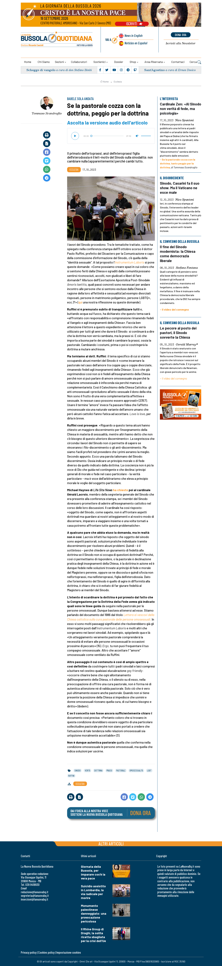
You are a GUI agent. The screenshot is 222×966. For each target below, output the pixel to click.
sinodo (77, 770)
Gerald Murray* (187, 344)
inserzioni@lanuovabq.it (34, 899)
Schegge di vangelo (40, 69)
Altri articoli (111, 843)
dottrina (98, 770)
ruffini (71, 775)
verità (87, 770)
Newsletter (181, 43)
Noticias (135, 43)
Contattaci (177, 62)
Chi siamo (44, 62)
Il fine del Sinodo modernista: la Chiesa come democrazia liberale (177, 253)
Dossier (118, 62)
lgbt (149, 770)
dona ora (181, 35)
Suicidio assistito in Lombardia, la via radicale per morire (93, 892)
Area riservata (153, 62)
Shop (133, 62)
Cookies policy (46, 952)
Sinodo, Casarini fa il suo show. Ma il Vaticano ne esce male (179, 188)
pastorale (120, 770)
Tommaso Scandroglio (47, 113)
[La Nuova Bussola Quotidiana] (57, 39)
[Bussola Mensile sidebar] (180, 404)
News (133, 35)
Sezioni (59, 62)
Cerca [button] (193, 62)
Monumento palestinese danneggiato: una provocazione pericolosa (93, 913)
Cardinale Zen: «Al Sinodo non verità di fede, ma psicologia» (180, 108)
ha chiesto (120, 490)
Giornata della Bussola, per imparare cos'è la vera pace (93, 872)
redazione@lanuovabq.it (34, 892)
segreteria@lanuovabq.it (35, 895)
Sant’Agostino (154, 69)
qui (80, 302)
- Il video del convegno (174, 309)
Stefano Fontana (187, 267)
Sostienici (99, 62)
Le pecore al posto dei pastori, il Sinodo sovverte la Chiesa (178, 332)
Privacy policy (28, 952)
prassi (109, 770)
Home (27, 62)
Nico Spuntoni (184, 120)
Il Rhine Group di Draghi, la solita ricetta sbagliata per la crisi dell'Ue (93, 935)
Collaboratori (79, 62)
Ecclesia (118, 81)
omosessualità (136, 770)
